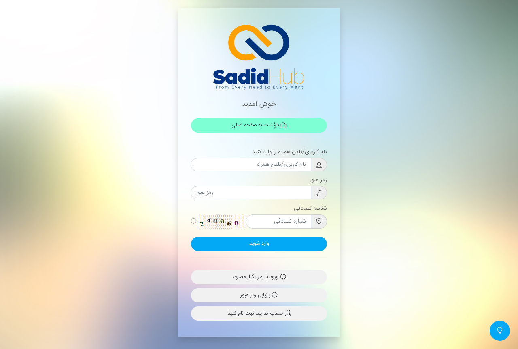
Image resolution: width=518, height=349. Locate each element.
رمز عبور (318, 180)
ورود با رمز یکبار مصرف (256, 277)
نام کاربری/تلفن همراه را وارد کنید (289, 152)
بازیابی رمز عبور (256, 295)
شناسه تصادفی (310, 208)
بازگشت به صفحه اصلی (255, 125)
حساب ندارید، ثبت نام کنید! (256, 313)
